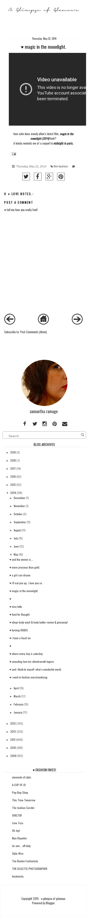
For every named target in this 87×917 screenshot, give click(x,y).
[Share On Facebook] (37, 176)
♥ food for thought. (20, 614)
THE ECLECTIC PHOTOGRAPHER (29, 869)
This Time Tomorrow (23, 800)
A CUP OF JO (19, 785)
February (18, 704)
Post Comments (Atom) (33, 332)
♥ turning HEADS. (19, 630)
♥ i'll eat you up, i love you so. (26, 583)
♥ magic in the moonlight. (24, 591)
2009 (13, 756)
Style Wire (17, 853)
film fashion (61, 166)
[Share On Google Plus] (49, 176)
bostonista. (18, 876)
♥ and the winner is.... (22, 559)
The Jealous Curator (23, 808)
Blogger (50, 903)
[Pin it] (61, 176)
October (18, 514)
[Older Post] (77, 323)
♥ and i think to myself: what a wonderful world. (36, 669)
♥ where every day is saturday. (26, 654)
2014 (13, 493)
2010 (13, 748)
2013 (13, 723)
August (17, 530)
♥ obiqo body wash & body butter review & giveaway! (39, 622)
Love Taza (17, 823)
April (16, 688)
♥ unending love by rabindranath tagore (32, 661)
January (18, 712)
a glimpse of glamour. (53, 898)
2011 (12, 739)
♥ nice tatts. (16, 606)
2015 (13, 485)
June (16, 546)
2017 (13, 468)
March (17, 696)
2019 (13, 452)
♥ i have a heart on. (20, 638)
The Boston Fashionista (25, 861)
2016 (13, 476)
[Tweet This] (26, 176)
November (19, 506)
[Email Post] (13, 153)
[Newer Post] (9, 323)
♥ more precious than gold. (25, 567)
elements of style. (22, 777)
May (16, 554)
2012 (13, 731)
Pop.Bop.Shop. (20, 792)
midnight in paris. (64, 143)
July (16, 538)
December (19, 498)
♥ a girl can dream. (20, 575)
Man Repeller (19, 838)
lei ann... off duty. (21, 846)
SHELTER (17, 815)
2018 (13, 460)
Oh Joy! (16, 830)
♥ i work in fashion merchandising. (29, 677)
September (20, 522)
